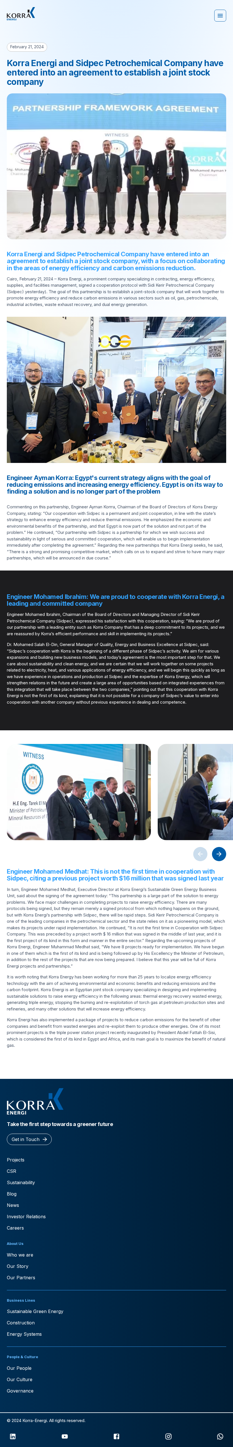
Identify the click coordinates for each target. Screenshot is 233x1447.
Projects (15, 1160)
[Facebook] (116, 1436)
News (13, 1205)
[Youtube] (65, 1436)
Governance (20, 1391)
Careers (15, 1228)
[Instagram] (168, 1436)
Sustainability (21, 1182)
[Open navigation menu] (220, 16)
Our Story (17, 1266)
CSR (11, 1171)
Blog (11, 1194)
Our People (19, 1368)
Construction (21, 1323)
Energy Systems (24, 1334)
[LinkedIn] (13, 1436)
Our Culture (19, 1379)
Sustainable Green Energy (35, 1311)
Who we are (20, 1255)
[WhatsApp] (220, 1436)
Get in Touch (25, 1139)
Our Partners (21, 1277)
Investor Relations (26, 1216)
